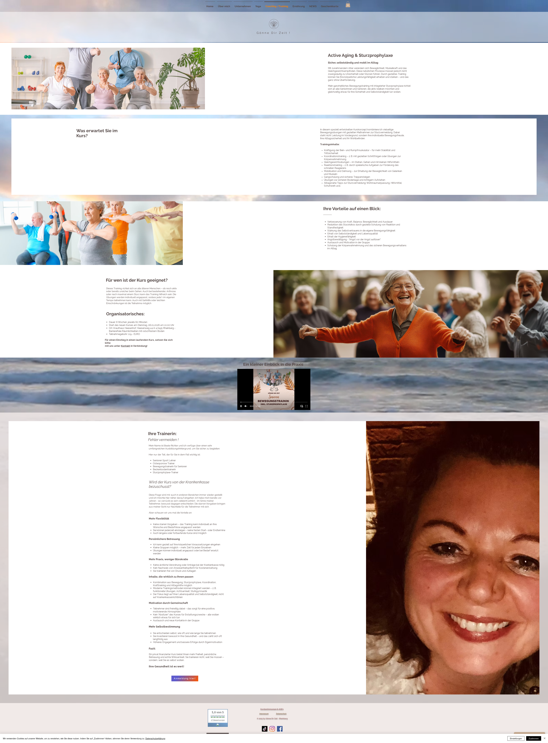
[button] (347, 4)
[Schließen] (544, 738)
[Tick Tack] (264, 729)
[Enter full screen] (306, 406)
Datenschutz (281, 714)
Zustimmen (534, 738)
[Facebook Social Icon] (280, 729)
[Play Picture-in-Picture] (302, 406)
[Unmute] (246, 406)
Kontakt (125, 346)
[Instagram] (272, 729)
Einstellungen (516, 738)
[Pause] (241, 406)
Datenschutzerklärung (155, 738)
